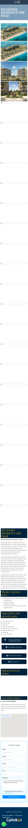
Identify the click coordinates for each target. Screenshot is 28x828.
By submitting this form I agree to (14, 792)
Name (4, 749)
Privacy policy (18, 815)
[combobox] (14, 774)
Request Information (14, 797)
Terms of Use (8, 793)
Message (5, 778)
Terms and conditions (8, 815)
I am (3, 770)
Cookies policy (6, 817)
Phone (4, 756)
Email (4, 763)
